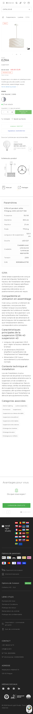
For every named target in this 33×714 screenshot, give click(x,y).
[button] (4, 3)
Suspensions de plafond (10, 417)
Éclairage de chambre (10, 428)
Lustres (20, 17)
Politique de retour (9, 608)
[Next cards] (8, 512)
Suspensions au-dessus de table (13, 413)
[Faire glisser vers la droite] (21, 54)
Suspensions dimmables (10, 421)
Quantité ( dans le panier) (10, 108)
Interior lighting (8, 406)
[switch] (29, 711)
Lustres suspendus (21, 406)
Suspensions (11, 17)
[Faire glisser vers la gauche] (12, 54)
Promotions (6, 409)
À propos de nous (8, 601)
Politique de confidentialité (12, 614)
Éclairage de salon (9, 432)
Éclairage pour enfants (10, 436)
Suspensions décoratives (11, 424)
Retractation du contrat (10, 611)
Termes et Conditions (10, 604)
